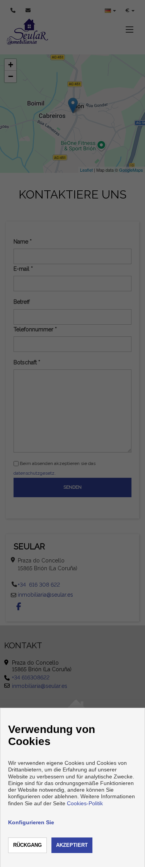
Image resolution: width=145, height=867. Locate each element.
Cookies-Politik (85, 803)
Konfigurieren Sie (31, 822)
